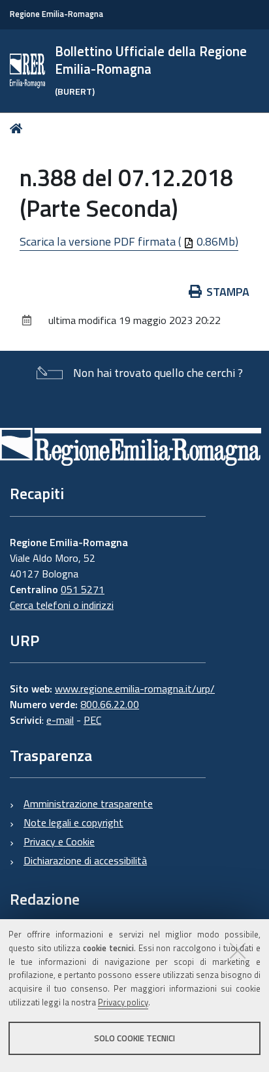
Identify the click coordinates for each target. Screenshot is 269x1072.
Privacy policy (123, 1002)
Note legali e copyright (73, 822)
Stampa (227, 291)
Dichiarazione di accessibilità (85, 860)
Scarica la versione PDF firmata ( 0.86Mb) (129, 241)
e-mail (60, 720)
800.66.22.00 (109, 704)
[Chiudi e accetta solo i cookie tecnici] (237, 950)
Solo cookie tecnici (134, 1038)
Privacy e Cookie (59, 841)
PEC (92, 720)
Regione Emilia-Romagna (56, 14)
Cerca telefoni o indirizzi (62, 605)
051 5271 (82, 589)
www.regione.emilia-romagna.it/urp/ (135, 688)
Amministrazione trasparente (88, 803)
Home (18, 128)
